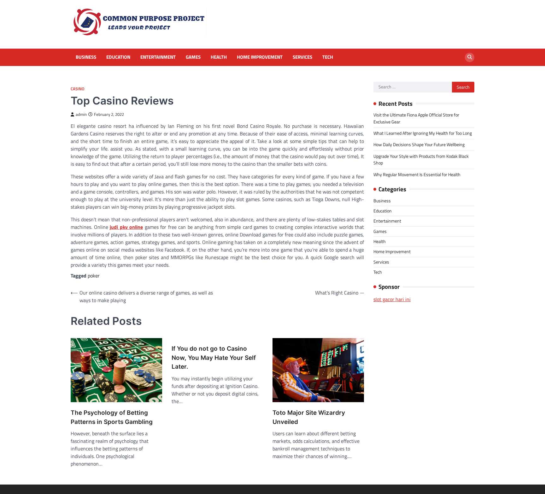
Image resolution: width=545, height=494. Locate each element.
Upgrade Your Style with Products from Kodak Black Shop (421, 159)
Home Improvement (260, 57)
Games (193, 57)
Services (302, 57)
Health (219, 57)
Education (118, 57)
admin (81, 114)
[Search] (469, 57)
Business (86, 57)
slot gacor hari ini (392, 299)
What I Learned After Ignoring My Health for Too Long (422, 133)
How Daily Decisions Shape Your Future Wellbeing (419, 144)
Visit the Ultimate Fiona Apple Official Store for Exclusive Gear (416, 118)
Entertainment (158, 57)
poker (94, 275)
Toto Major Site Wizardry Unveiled (308, 417)
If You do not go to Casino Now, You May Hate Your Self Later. (214, 357)
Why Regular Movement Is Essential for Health (416, 174)
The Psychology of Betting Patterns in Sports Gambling (112, 417)
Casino (78, 88)
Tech (327, 57)
